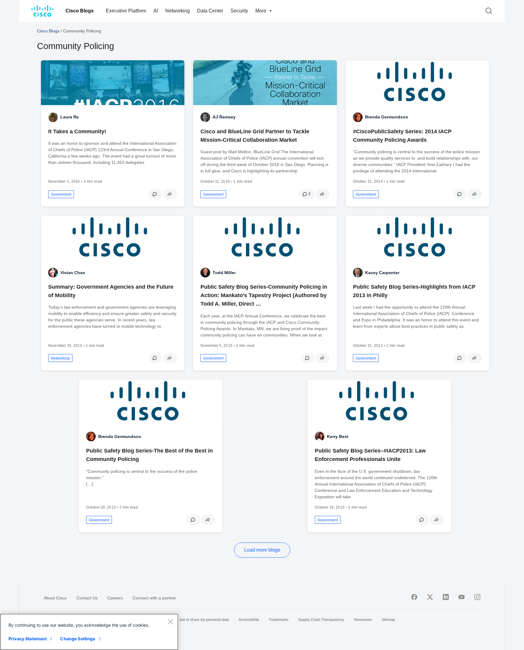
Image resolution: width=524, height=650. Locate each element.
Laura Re (69, 116)
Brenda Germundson (386, 116)
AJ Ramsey (224, 116)
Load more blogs (262, 549)
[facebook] (414, 597)
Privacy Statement (27, 638)
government (61, 194)
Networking (177, 10)
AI (155, 10)
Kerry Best (337, 436)
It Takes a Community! (77, 131)
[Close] (170, 621)
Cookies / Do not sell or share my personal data (190, 620)
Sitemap (388, 620)
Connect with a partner (154, 597)
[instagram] (477, 597)
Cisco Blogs (80, 10)
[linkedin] (446, 597)
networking (60, 358)
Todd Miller (224, 272)
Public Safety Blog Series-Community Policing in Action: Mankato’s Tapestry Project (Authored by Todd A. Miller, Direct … (263, 295)
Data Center (210, 10)
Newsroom (363, 620)
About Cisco (55, 597)
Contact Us (87, 597)
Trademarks (278, 620)
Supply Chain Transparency (321, 620)
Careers (115, 597)
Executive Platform (126, 10)
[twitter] (430, 597)
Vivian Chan (72, 272)
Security (239, 10)
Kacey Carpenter (382, 272)
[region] (89, 632)
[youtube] (461, 597)
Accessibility (249, 620)
